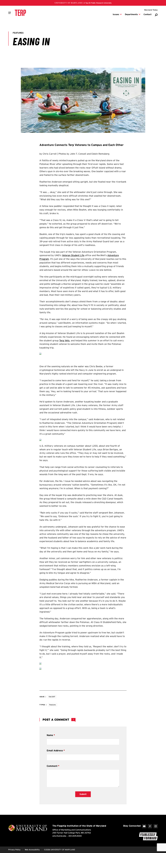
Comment (52, 766)
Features (52, 705)
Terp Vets (64, 340)
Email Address (55, 750)
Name (50, 735)
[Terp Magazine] (20, 13)
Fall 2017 (52, 697)
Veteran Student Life (73, 255)
